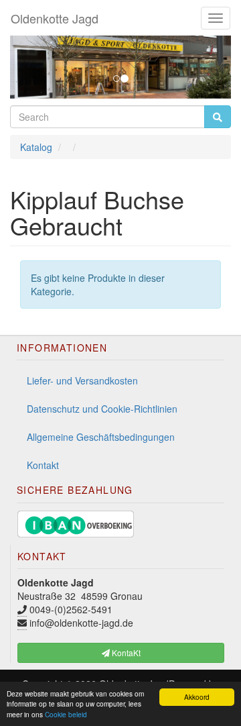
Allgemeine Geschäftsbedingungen (101, 437)
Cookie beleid (66, 714)
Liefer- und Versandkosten (82, 380)
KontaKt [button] (125, 652)
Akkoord (197, 697)
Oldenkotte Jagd (54, 18)
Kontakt (43, 465)
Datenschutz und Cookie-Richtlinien (102, 408)
